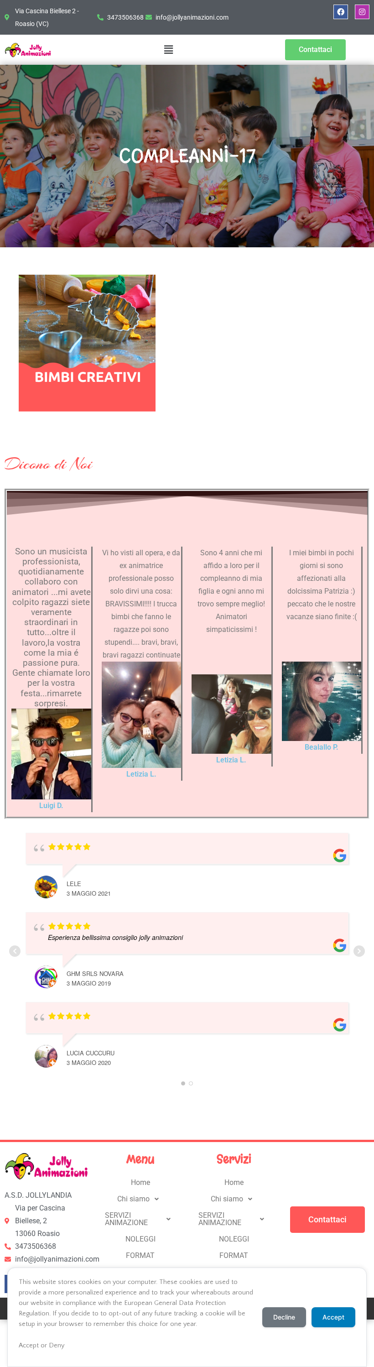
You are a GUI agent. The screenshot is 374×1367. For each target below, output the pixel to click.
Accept (333, 1317)
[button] (168, 49)
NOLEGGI (140, 1239)
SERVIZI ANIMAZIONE (126, 1219)
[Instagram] (362, 12)
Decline (284, 1317)
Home (140, 1182)
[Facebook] (340, 12)
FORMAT (140, 1255)
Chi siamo (133, 1199)
